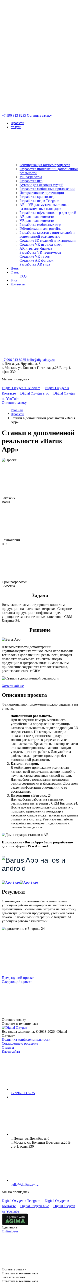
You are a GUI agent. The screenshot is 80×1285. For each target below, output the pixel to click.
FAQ (23, 276)
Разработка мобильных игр (40, 224)
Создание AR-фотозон (37, 260)
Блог (14, 280)
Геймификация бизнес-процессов (45, 165)
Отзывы (8, 1047)
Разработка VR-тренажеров (40, 252)
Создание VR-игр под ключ (41, 244)
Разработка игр (31, 181)
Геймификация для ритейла (40, 228)
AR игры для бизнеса (36, 248)
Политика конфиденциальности (26, 1039)
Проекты (17, 123)
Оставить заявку (39, 115)
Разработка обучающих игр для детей (48, 212)
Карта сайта (11, 1051)
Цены (15, 268)
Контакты (18, 284)
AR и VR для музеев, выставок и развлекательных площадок (45, 207)
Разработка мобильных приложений (47, 189)
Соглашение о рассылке (20, 1043)
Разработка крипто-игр (37, 197)
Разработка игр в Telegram (39, 201)
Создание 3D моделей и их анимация (48, 240)
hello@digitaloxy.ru (41, 360)
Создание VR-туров (35, 256)
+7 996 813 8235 (14, 115)
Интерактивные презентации (42, 193)
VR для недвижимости (37, 220)
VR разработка (31, 177)
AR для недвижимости (37, 216)
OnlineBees (10, 1231)
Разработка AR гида (35, 264)
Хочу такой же (13, 686)
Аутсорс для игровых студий (41, 185)
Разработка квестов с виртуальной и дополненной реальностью (47, 234)
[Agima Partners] (15, 1219)
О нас (15, 272)
